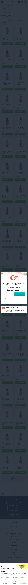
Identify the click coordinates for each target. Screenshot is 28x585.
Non (8, 294)
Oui (20, 294)
